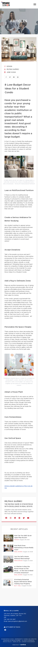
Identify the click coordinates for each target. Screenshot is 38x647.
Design (9, 66)
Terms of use (17, 641)
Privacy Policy (7, 641)
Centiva (22, 644)
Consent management (28, 641)
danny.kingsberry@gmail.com (17, 621)
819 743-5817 (11, 619)
